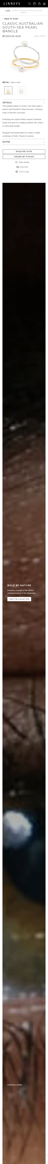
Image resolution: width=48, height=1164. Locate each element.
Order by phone (24, 157)
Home (8, 10)
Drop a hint (24, 167)
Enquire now (24, 151)
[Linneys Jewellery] (11, 4)
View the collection (19, 599)
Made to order (11, 19)
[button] (16, 162)
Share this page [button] (24, 172)
